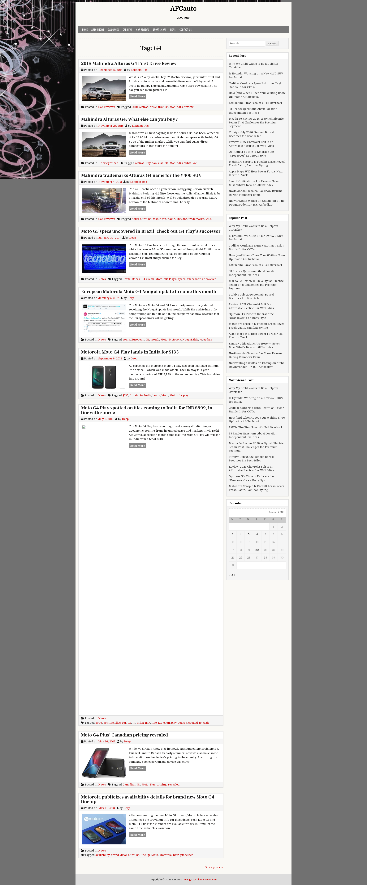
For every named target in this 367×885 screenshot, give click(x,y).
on (168, 722)
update (207, 339)
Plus (152, 784)
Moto (158, 279)
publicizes (186, 854)
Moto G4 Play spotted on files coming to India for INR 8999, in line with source (146, 410)
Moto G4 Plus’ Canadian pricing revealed (124, 735)
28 (265, 557)
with (206, 722)
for (144, 218)
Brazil (127, 279)
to (201, 339)
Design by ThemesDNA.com (200, 879)
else (160, 163)
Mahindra (176, 107)
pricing (162, 784)
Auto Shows (97, 29)
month (154, 339)
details (124, 854)
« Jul (232, 575)
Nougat (187, 339)
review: (189, 107)
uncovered (209, 279)
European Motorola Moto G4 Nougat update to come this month (148, 292)
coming (108, 722)
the (185, 218)
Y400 (208, 218)
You (194, 163)
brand (115, 854)
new (176, 854)
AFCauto (183, 8)
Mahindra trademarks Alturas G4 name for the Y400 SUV (141, 175)
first (160, 107)
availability (102, 854)
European (137, 339)
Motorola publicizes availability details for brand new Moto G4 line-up (147, 799)
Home (85, 29)
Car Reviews (142, 29)
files (118, 722)
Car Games (113, 29)
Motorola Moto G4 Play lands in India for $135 (130, 352)
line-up (145, 854)
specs (182, 279)
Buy (148, 163)
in (152, 279)
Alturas (143, 107)
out (166, 279)
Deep (132, 237)
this (195, 339)
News (173, 29)
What (187, 163)
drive (153, 107)
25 (240, 557)
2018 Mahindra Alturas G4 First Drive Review (128, 63)
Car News (127, 29)
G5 (148, 279)
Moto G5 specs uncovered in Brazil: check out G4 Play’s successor (151, 231)
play (185, 395)
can (154, 163)
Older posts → (214, 867)
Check (136, 279)
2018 (135, 107)
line (154, 722)
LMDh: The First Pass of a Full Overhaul (255, 103)
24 (232, 557)
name (171, 218)
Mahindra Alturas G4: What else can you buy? (129, 119)
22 (273, 549)
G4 (166, 107)
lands (156, 395)
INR (147, 722)
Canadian (129, 784)
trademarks (196, 218)
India (147, 395)
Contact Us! (185, 29)
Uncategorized (108, 163)
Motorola (175, 339)
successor (194, 279)
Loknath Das (139, 69)
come (126, 339)
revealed (173, 784)
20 (257, 549)
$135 (125, 395)
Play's (173, 279)
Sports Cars (159, 29)
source (182, 722)
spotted (193, 722)
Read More (138, 96)
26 (248, 557)
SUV (179, 218)
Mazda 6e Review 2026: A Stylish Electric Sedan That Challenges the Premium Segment (256, 122)
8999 (98, 722)
